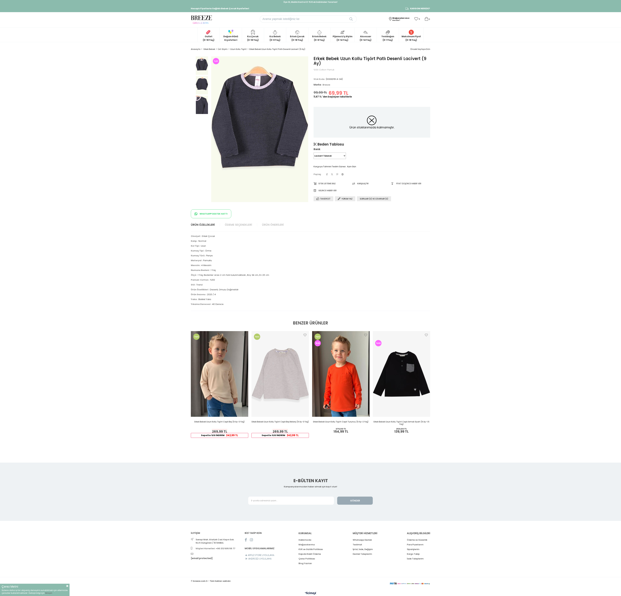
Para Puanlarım (415, 544)
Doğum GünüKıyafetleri (230, 38)
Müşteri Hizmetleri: (215, 548)
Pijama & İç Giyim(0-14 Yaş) (342, 38)
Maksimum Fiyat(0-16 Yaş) (411, 38)
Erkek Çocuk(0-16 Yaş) (297, 38)
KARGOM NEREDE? (420, 8)
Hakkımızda (305, 539)
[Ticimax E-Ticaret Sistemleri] (310, 593)
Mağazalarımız (307, 544)
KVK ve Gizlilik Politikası (311, 549)
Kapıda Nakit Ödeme (310, 554)
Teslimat (357, 544)
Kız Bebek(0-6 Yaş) (275, 38)
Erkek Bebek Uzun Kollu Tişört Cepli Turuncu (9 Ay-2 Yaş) (341, 421)
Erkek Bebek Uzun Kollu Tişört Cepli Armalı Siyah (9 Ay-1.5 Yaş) (401, 423)
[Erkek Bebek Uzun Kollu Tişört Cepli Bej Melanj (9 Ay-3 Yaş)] (280, 374)
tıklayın (48, 593)
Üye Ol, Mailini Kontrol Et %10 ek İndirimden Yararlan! (310, 2)
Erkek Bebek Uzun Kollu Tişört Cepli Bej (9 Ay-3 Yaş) (219, 421)
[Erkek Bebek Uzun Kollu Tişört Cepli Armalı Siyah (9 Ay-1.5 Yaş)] (401, 374)
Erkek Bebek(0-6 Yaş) (319, 38)
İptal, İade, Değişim (363, 549)
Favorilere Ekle (244, 335)
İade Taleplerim (415, 558)
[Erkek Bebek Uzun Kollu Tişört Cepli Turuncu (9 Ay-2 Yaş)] (341, 374)
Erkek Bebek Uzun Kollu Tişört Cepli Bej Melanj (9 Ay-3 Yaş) (280, 421)
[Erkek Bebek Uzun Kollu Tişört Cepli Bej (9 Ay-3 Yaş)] (219, 374)
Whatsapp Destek (362, 539)
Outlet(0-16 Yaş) (208, 38)
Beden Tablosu (330, 144)
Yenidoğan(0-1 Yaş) (387, 38)
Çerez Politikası (307, 558)
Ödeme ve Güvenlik (417, 539)
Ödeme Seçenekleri (238, 224)
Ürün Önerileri (273, 224)
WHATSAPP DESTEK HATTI (213, 213)
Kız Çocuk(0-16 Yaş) (253, 38)
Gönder (355, 500)
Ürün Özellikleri (203, 224)
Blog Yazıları (305, 563)
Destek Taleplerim (362, 554)
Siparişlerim (413, 549)
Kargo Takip (413, 554)
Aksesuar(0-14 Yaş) (365, 38)
